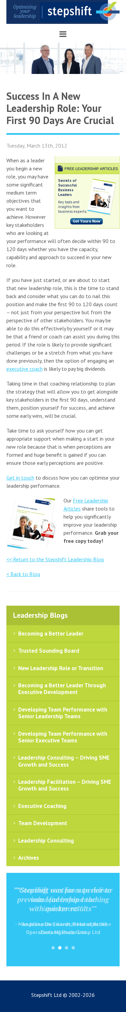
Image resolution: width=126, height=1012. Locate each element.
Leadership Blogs (40, 615)
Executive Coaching (42, 806)
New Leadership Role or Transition (60, 668)
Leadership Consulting (46, 840)
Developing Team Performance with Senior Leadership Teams (62, 713)
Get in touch (20, 477)
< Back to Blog (23, 574)
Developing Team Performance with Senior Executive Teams (62, 737)
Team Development (42, 823)
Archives (28, 857)
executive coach (24, 368)
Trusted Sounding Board (48, 650)
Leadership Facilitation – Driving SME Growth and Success (64, 785)
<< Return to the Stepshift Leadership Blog (55, 559)
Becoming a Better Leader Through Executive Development (62, 689)
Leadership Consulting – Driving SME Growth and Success (64, 761)
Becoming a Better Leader (50, 633)
